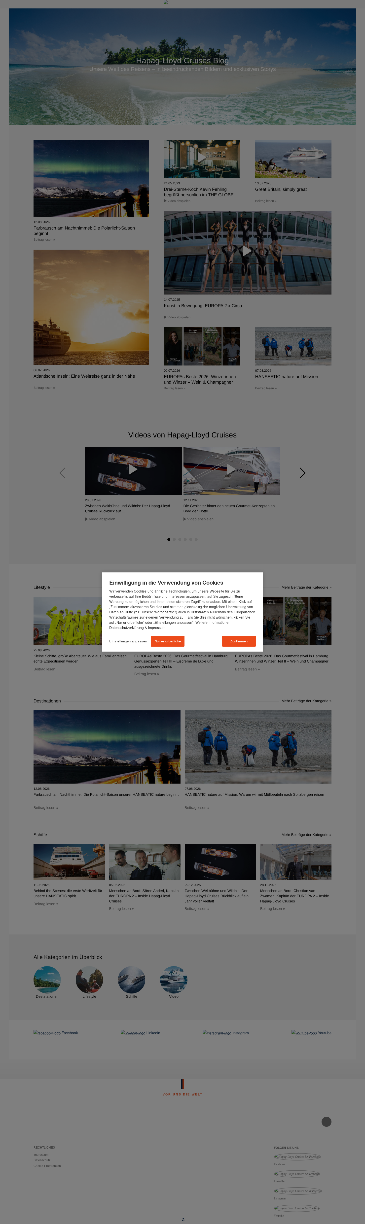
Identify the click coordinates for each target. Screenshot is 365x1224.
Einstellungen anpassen (128, 641)
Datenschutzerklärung (126, 627)
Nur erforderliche (168, 641)
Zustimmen (239, 641)
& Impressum (155, 627)
